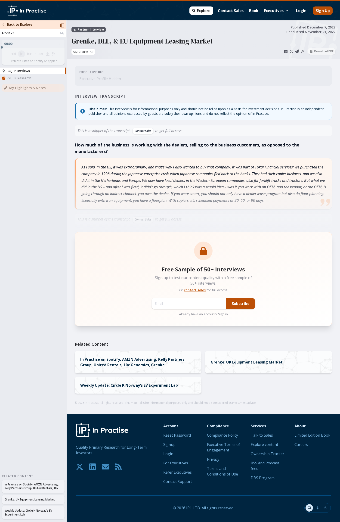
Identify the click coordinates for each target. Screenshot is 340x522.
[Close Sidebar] (62, 25)
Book (253, 10)
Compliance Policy (222, 435)
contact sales (195, 290)
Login (301, 10)
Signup (169, 444)
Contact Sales (231, 10)
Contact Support (177, 481)
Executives (274, 10)
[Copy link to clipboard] (302, 51)
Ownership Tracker (267, 453)
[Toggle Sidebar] (66, 271)
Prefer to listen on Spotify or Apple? (33, 61)
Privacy (213, 459)
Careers (301, 444)
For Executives (175, 463)
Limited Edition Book (312, 435)
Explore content (264, 444)
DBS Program (263, 477)
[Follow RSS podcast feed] (54, 54)
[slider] (33, 46)
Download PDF (324, 51)
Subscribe (241, 303)
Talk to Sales (262, 435)
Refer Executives (177, 472)
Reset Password (177, 435)
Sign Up (323, 10)
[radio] (309, 508)
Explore (203, 10)
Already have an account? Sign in (203, 314)
